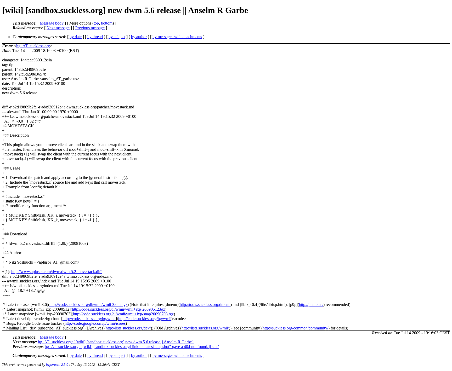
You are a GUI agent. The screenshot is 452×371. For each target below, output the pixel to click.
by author (139, 36)
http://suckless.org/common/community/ (295, 328)
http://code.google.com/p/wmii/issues (95, 323)
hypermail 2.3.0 (57, 365)
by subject (117, 36)
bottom (106, 23)
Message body (52, 23)
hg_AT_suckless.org (33, 46)
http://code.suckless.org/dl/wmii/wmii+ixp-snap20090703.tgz (123, 314)
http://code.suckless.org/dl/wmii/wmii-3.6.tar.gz (88, 304)
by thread (95, 36)
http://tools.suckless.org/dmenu (205, 304)
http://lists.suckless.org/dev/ (128, 328)
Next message (58, 28)
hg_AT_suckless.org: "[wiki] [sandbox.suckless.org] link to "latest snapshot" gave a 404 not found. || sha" (132, 346)
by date (76, 36)
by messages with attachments (177, 36)
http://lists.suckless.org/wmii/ (205, 328)
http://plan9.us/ (311, 304)
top (96, 23)
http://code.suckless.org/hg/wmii (89, 318)
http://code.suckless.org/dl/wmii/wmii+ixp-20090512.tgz (118, 309)
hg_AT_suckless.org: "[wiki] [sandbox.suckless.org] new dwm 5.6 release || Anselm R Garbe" (116, 342)
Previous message (90, 28)
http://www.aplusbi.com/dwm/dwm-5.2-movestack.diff (56, 271)
